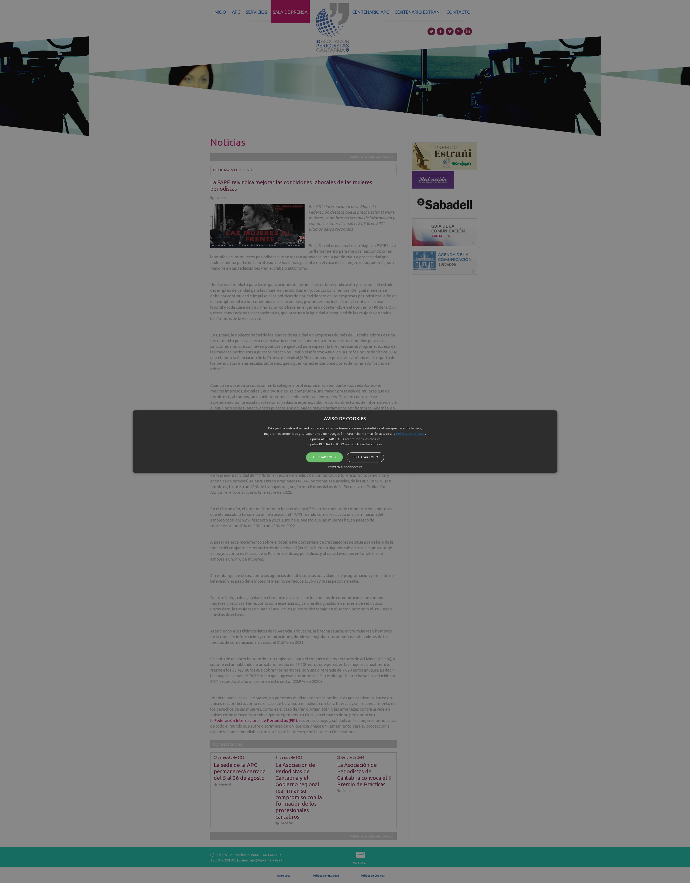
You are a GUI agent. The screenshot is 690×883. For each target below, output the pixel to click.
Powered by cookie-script (345, 467)
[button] (345, 441)
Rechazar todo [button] (365, 457)
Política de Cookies (410, 434)
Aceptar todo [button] (324, 457)
